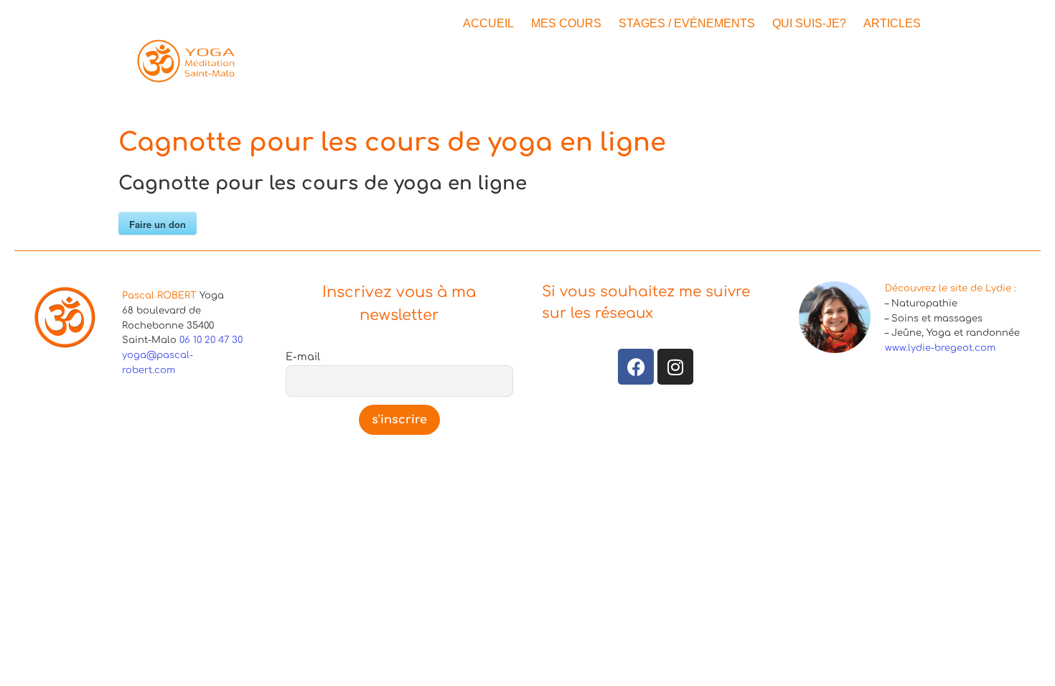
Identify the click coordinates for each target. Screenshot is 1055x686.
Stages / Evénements (687, 23)
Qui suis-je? (809, 23)
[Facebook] (636, 367)
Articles (892, 23)
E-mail (303, 356)
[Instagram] (675, 367)
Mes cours (566, 23)
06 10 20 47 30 (211, 340)
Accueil (488, 23)
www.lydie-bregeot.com (940, 348)
